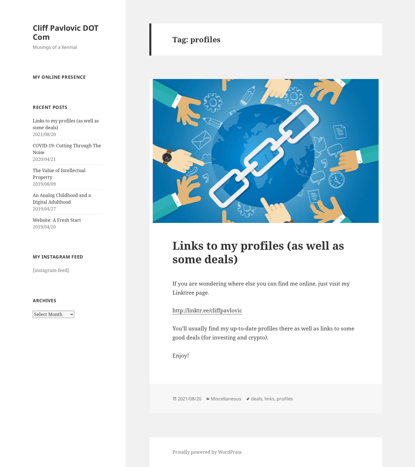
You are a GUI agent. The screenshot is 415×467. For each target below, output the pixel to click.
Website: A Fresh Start (57, 220)
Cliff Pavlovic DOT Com (66, 32)
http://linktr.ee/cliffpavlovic (207, 310)
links (269, 399)
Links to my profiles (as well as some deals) (258, 252)
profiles (285, 399)
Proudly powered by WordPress (207, 452)
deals (256, 399)
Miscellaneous (226, 399)
